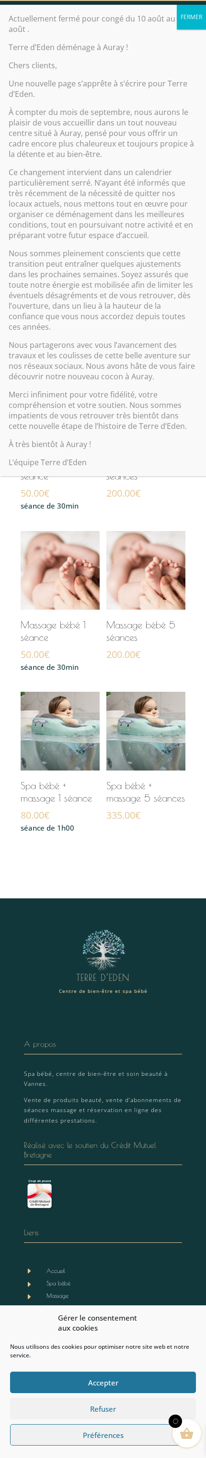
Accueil (55, 1270)
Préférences (103, 1435)
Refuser (103, 1409)
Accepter (103, 1382)
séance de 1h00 (56, 806)
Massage (57, 1295)
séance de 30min (53, 645)
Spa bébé (58, 1283)
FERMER (191, 17)
